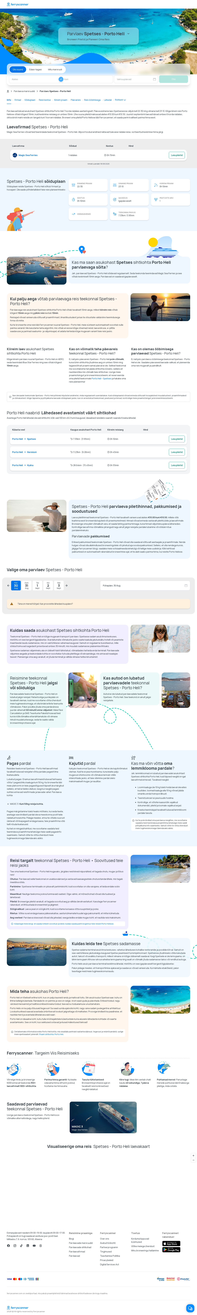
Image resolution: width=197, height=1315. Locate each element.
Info (9, 99)
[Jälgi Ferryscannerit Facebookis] (8, 1245)
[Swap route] (61, 79)
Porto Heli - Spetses (101, 378)
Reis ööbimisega (92, 99)
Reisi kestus (45, 99)
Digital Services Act (109, 1264)
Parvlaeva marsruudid (24, 91)
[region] (98, 1189)
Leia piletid (177, 155)
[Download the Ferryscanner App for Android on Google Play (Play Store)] (171, 1249)
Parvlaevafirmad (77, 1251)
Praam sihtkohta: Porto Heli (51, 1034)
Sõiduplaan (30, 99)
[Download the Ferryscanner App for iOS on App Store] (171, 1243)
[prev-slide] (8, 585)
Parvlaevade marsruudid (81, 1243)
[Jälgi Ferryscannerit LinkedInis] (27, 1245)
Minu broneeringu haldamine (145, 1250)
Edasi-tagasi (35, 69)
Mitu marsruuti (55, 69)
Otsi (174, 79)
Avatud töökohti (108, 1243)
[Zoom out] (193, 1160)
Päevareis (76, 99)
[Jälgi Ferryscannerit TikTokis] (21, 1245)
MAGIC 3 (77, 1126)
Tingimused (106, 1251)
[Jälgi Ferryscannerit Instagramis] (14, 1245)
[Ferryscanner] (17, 4)
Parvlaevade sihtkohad (80, 1247)
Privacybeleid (106, 1260)
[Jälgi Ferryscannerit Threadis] (40, 1245)
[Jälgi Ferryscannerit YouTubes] (34, 1245)
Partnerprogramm (109, 1247)
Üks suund (18, 69)
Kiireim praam (60, 99)
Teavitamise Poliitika (110, 1255)
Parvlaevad (74, 1255)
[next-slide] (66, 585)
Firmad (18, 99)
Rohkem (119, 99)
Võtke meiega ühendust (143, 1246)
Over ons (104, 1238)
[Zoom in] (193, 1155)
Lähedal (108, 99)
